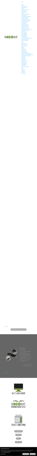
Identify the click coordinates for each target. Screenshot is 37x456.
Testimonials (18, 434)
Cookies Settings (3, 453)
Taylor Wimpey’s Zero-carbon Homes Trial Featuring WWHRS (18, 155)
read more (6, 98)
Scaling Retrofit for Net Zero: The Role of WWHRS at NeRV (18, 251)
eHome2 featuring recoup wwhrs (13, 283)
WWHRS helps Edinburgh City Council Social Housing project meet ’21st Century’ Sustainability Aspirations (18, 186)
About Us (18, 438)
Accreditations (18, 442)
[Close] (35, 449)
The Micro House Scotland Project (13, 91)
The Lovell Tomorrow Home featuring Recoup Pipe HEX (18, 123)
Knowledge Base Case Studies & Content (18, 329)
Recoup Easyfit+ (22, 347)
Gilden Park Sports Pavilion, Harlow (14, 218)
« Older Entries (6, 326)
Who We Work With (18, 431)
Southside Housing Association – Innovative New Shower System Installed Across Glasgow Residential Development (18, 315)
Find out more (27, 363)
